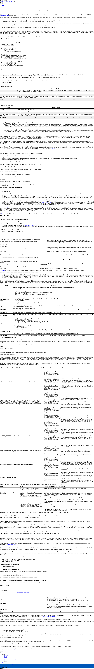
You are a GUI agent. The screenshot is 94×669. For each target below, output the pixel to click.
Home (3, 5)
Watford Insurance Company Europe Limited (11, 659)
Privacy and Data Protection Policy (7, 664)
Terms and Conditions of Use (4, 15)
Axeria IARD (6, 658)
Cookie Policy (53, 129)
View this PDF (2, 270)
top (2, 668)
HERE (46, 543)
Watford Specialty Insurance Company (10, 660)
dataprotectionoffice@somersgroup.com (31, 225)
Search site (1, 2)
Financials (3, 7)
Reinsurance (6, 655)
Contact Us (3, 8)
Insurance (5, 656)
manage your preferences (64, 217)
